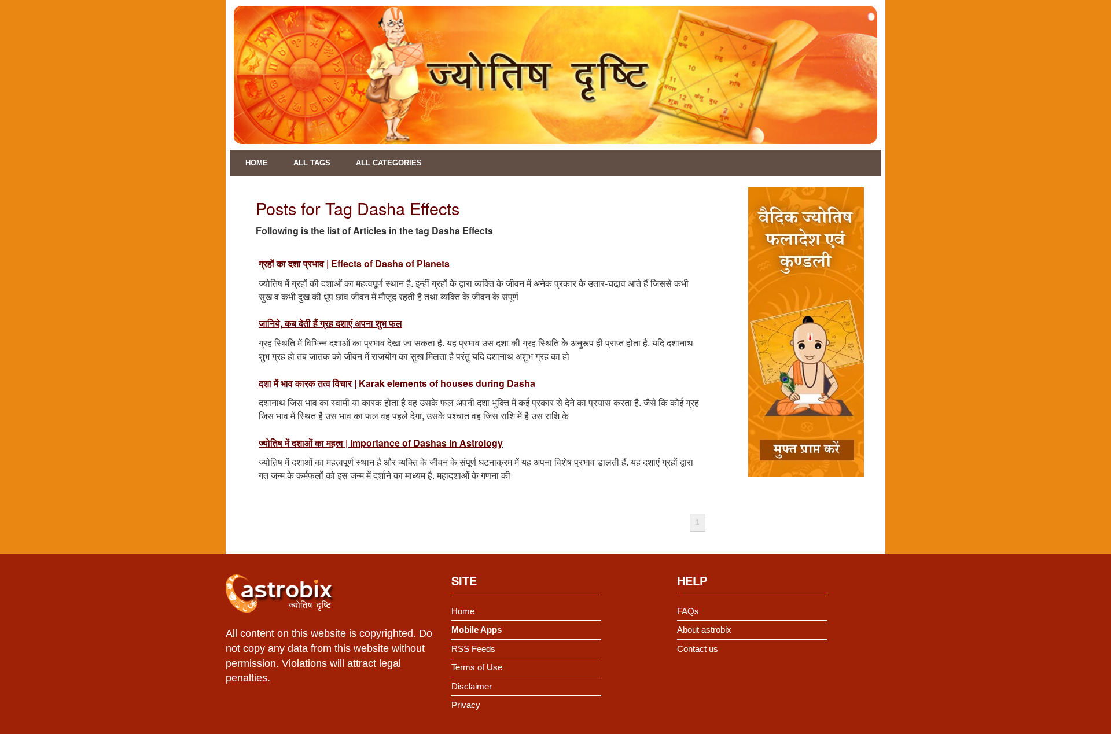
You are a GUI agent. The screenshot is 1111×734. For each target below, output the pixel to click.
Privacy (465, 705)
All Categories (389, 162)
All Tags (311, 162)
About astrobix (704, 630)
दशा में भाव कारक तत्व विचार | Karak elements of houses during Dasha (397, 383)
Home (256, 162)
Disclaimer (471, 686)
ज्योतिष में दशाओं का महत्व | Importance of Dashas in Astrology (381, 442)
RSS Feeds (473, 649)
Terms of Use (476, 667)
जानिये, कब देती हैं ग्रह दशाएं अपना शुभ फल (330, 323)
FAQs (688, 611)
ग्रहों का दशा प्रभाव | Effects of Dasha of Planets (354, 263)
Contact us (697, 649)
